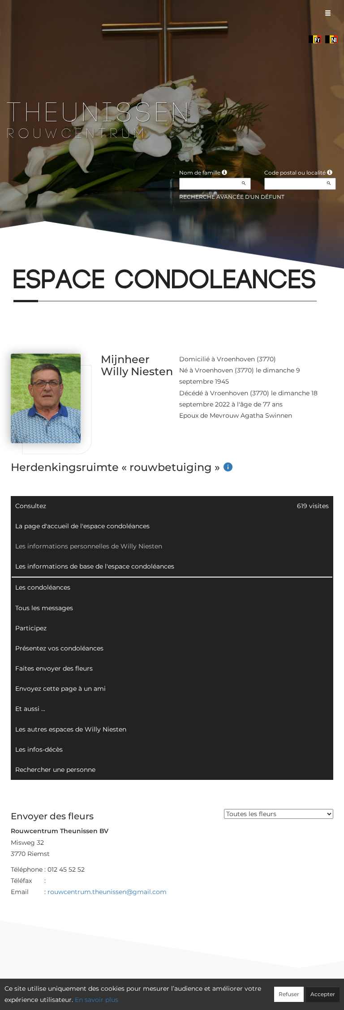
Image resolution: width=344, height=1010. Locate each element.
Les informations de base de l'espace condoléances (94, 566)
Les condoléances (42, 587)
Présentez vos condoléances (59, 648)
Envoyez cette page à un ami (60, 689)
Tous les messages (44, 608)
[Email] (43, 257)
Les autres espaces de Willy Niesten (70, 729)
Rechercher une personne (55, 770)
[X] (28, 257)
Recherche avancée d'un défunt (231, 196)
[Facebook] (13, 257)
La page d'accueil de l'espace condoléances (82, 526)
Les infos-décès (39, 749)
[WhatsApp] (58, 257)
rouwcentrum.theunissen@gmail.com (107, 892)
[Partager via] (88, 257)
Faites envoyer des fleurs (54, 668)
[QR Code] (73, 257)
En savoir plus (96, 1000)
